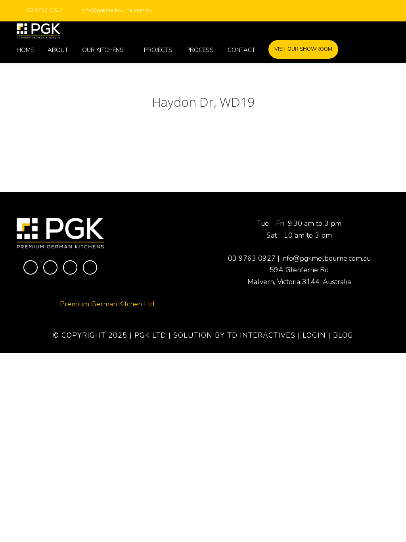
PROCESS (200, 50)
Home (25, 50)
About (58, 50)
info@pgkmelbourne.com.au (117, 10)
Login (314, 335)
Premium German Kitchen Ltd (107, 304)
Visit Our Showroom (303, 49)
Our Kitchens (103, 50)
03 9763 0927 (44, 10)
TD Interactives (261, 335)
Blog (343, 335)
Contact (241, 50)
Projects (158, 50)
